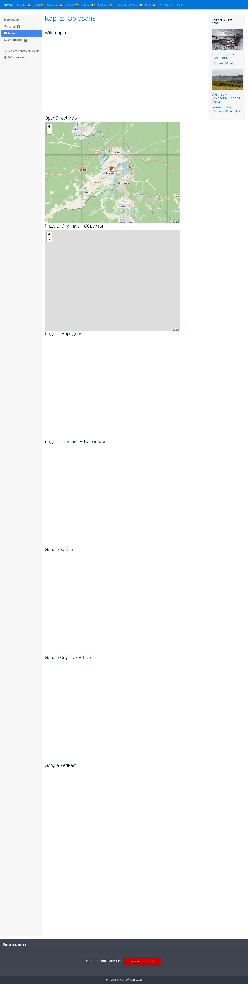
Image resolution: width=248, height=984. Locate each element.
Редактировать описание (23, 51)
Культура (54, 4)
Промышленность (129, 4)
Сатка (229, 111)
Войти (180, 4)
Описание (12, 20)
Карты (11, 33)
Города (23, 4)
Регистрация (166, 4)
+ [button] (49, 126)
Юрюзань (218, 63)
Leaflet (176, 222)
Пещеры (105, 4)
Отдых (88, 4)
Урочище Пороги (222, 107)
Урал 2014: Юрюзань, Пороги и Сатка (227, 98)
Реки (150, 4)
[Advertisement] (124, 906)
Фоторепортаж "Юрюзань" (223, 56)
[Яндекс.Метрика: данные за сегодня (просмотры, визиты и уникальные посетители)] (14, 945)
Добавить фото (16, 57)
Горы (39, 4)
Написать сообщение (142, 961)
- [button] (49, 131)
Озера (72, 4)
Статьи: (12, 26)
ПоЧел (8, 5)
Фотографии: (16, 39)
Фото (229, 63)
